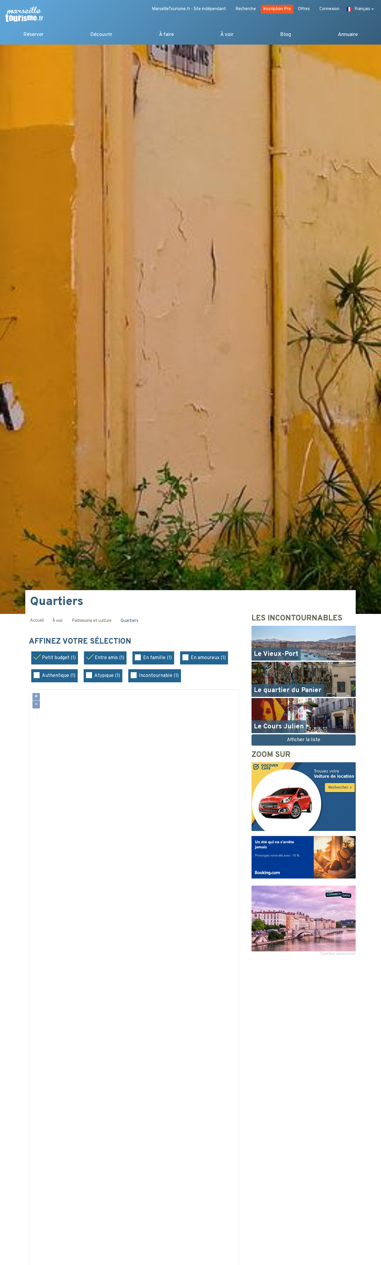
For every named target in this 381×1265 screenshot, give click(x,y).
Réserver (33, 34)
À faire (166, 34)
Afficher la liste (303, 740)
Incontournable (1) (159, 676)
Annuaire (348, 34)
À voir (226, 34)
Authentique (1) (58, 676)
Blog (285, 34)
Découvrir (101, 34)
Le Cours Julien (279, 726)
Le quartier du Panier (287, 690)
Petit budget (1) (59, 658)
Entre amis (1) (109, 658)
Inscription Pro (277, 9)
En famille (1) (157, 658)
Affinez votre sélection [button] (81, 642)
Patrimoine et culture (92, 621)
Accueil (37, 620)
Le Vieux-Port (276, 654)
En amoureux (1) (208, 658)
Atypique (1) (107, 676)
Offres (304, 9)
